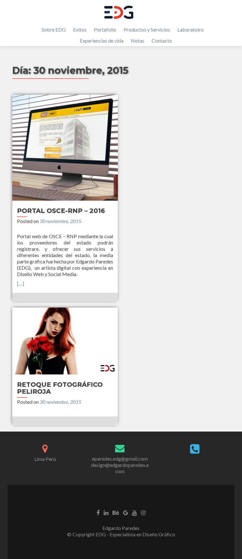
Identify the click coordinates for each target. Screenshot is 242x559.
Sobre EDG (54, 29)
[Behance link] (115, 512)
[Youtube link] (134, 512)
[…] (20, 283)
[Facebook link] (98, 512)
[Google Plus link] (125, 512)
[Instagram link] (143, 512)
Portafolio (105, 29)
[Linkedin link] (106, 512)
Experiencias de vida (102, 41)
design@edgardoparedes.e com (120, 468)
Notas (137, 41)
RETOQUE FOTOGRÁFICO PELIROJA (60, 388)
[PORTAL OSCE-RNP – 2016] (65, 148)
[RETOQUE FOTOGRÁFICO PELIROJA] (65, 341)
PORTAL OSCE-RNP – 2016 (61, 211)
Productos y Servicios (147, 29)
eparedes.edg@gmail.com (120, 459)
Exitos (80, 29)
